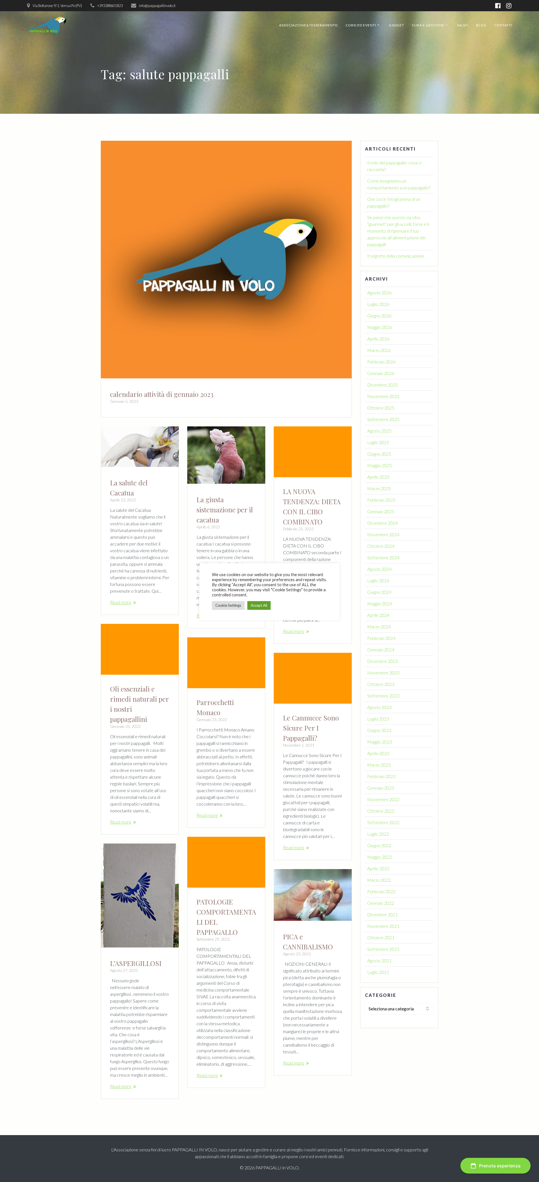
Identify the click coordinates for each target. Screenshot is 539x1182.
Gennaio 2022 (380, 903)
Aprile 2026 (378, 338)
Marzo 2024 (379, 626)
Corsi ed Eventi (361, 25)
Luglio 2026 (378, 304)
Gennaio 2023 (380, 787)
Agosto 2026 (379, 292)
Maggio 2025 (379, 465)
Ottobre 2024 (380, 546)
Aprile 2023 (378, 753)
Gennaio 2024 (380, 649)
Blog (481, 25)
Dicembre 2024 (382, 523)
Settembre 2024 (383, 557)
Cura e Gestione (428, 25)
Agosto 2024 (379, 569)
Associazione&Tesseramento (308, 25)
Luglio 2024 (378, 580)
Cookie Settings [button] (228, 605)
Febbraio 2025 (381, 500)
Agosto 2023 (379, 707)
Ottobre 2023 (380, 684)
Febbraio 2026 (381, 361)
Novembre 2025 (383, 396)
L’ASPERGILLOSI (135, 963)
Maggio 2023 (379, 741)
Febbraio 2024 (381, 638)
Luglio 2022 (378, 834)
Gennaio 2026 (380, 373)
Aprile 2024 (378, 615)
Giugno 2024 (379, 592)
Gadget (396, 25)
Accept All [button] (259, 605)
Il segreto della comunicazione (395, 255)
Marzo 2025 (379, 488)
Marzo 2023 (379, 764)
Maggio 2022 (379, 857)
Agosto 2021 (379, 960)
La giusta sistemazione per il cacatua (225, 509)
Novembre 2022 (383, 799)
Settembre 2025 (383, 419)
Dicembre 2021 (382, 914)
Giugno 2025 (379, 453)
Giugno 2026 (379, 315)
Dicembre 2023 (382, 661)
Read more (120, 602)
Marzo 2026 (379, 350)
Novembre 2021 (383, 926)
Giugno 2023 (379, 730)
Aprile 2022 (378, 868)
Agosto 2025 (379, 430)
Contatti (503, 25)
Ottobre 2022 (380, 810)
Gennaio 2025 (380, 511)
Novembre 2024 (383, 534)
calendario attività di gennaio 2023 (161, 394)
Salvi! (463, 25)
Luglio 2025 (378, 442)
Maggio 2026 (379, 327)
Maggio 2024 (379, 603)
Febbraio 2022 (381, 891)
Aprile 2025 (378, 476)
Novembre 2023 (383, 672)
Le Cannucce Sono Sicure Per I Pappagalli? (311, 727)
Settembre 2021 (383, 949)
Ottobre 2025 (380, 407)
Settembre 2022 (383, 822)
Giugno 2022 (379, 845)
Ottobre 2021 (380, 937)
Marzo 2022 (379, 880)
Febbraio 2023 (381, 776)
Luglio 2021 (378, 972)
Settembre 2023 (383, 695)
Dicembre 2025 (382, 384)
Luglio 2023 (378, 718)
